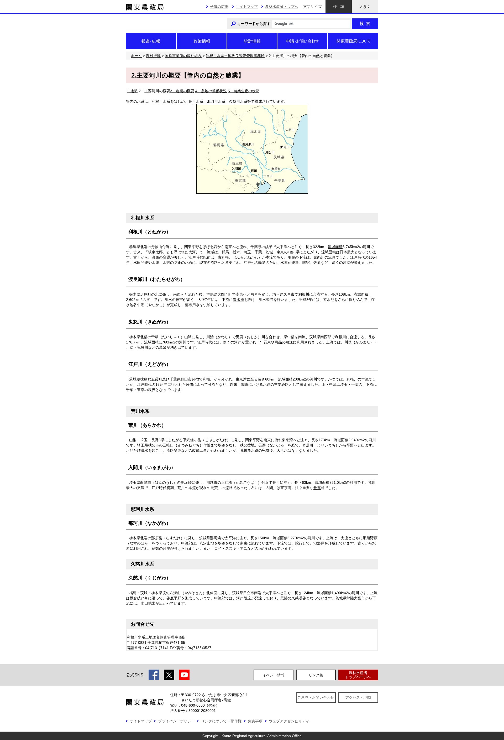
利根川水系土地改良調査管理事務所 (235, 56)
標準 (338, 6)
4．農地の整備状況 (211, 91)
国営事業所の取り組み (183, 56)
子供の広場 (219, 6)
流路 (155, 257)
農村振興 (153, 56)
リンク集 (315, 675)
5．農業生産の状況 (243, 91)
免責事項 (255, 721)
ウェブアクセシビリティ (289, 721)
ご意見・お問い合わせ (315, 697)
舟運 (317, 488)
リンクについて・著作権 (221, 721)
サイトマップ (247, 6)
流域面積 (335, 247)
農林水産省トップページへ (358, 675)
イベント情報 (273, 675)
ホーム (136, 56)
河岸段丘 (243, 598)
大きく (364, 6)
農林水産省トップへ (281, 6)
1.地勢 (132, 91)
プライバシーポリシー (176, 721)
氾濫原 (318, 543)
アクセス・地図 (358, 697)
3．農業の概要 (182, 91)
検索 (365, 23)
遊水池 (238, 299)
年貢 (263, 342)
